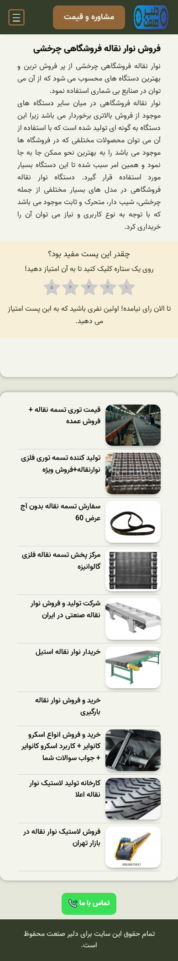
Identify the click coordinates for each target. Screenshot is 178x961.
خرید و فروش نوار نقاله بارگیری (67, 706)
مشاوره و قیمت (89, 17)
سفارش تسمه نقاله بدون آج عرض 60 (60, 512)
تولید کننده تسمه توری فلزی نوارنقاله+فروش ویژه (60, 464)
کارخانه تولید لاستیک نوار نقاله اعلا (64, 789)
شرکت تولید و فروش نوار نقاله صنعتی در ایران (65, 609)
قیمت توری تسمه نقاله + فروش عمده (64, 416)
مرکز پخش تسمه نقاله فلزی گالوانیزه (61, 561)
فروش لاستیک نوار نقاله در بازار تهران (61, 838)
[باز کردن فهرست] (16, 17)
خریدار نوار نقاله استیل (68, 652)
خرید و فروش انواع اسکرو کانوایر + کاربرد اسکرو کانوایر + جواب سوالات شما (60, 746)
